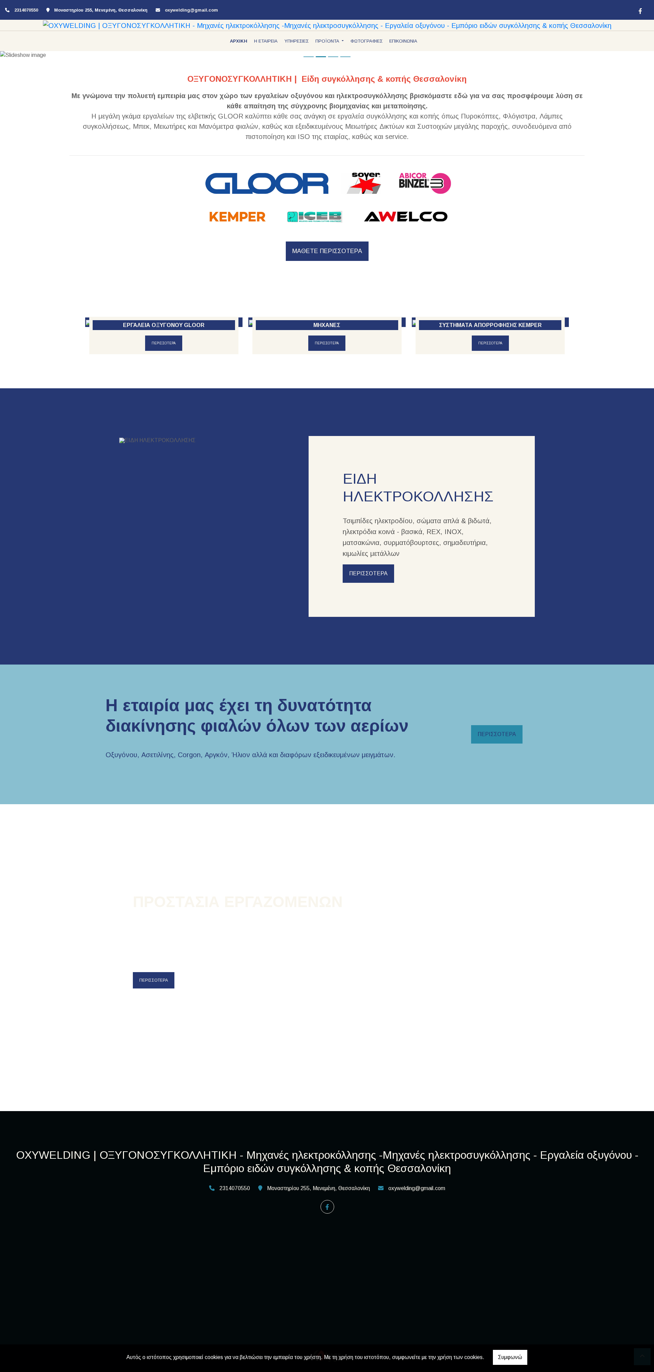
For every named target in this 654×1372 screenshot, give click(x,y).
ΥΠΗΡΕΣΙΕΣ (296, 41)
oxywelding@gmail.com (191, 10)
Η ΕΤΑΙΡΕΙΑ (266, 41)
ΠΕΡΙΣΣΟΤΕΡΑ (164, 343)
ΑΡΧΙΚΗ (238, 41)
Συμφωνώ (510, 1357)
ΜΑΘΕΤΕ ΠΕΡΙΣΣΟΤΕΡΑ (327, 251)
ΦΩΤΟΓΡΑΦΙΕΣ (367, 41)
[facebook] (639, 10)
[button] (49, 55)
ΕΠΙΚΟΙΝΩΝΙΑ (403, 41)
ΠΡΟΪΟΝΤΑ (328, 41)
